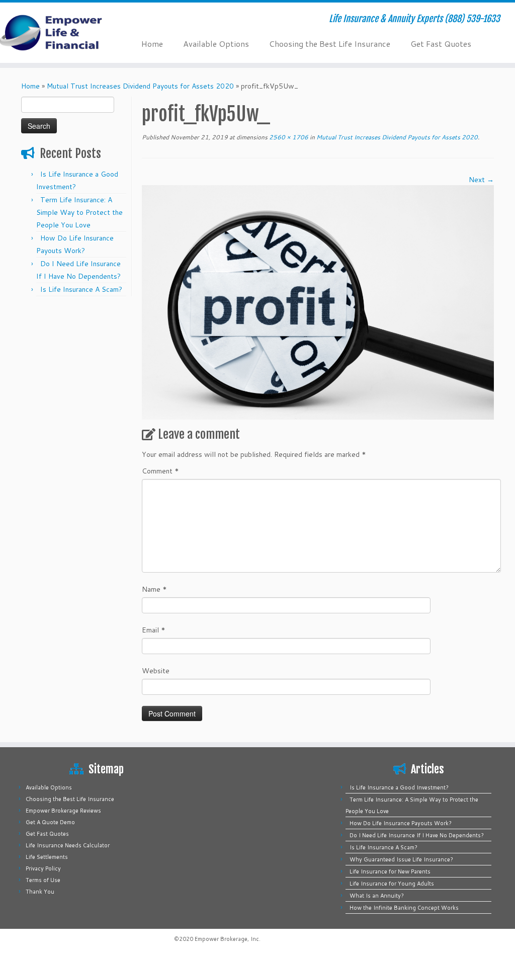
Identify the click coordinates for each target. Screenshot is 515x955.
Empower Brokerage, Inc (227, 939)
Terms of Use (43, 880)
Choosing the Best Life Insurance (329, 43)
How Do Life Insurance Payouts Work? (401, 823)
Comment (160, 471)
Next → (481, 180)
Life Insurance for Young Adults (392, 884)
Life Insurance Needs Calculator (68, 845)
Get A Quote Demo (50, 822)
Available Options (216, 43)
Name (154, 589)
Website (155, 671)
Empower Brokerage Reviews (63, 811)
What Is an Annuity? (377, 896)
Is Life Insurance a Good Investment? (399, 787)
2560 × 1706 (288, 137)
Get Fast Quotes (440, 43)
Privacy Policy (43, 868)
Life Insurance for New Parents (390, 871)
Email (153, 630)
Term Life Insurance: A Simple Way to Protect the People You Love (79, 212)
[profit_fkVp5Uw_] (318, 302)
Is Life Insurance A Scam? (81, 289)
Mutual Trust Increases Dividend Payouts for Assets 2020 (140, 86)
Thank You (40, 892)
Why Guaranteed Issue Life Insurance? (401, 859)
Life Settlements (47, 857)
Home (152, 43)
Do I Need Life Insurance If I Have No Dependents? (417, 835)
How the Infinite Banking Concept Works (404, 908)
